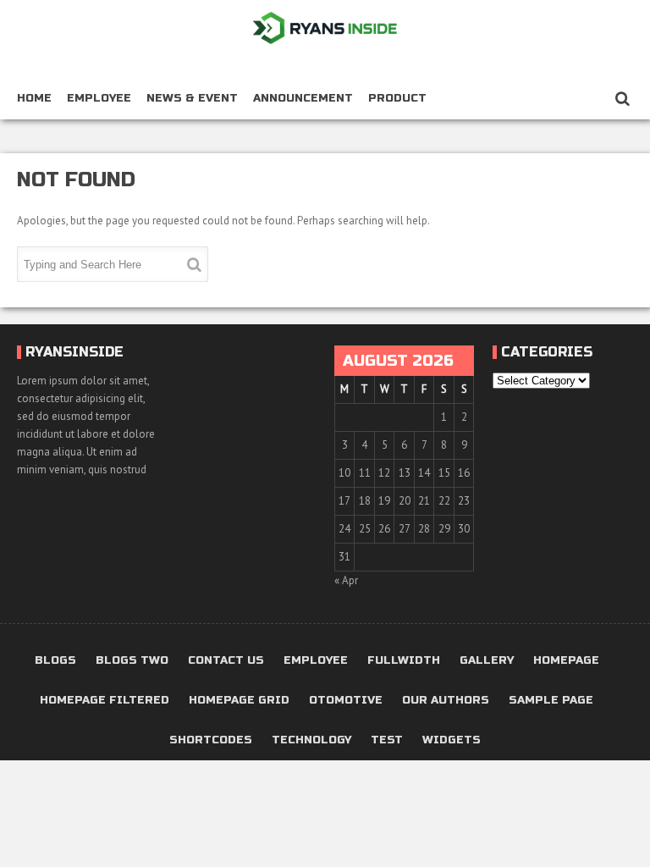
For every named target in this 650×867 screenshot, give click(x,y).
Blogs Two (132, 660)
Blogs (55, 660)
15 (444, 473)
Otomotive (346, 700)
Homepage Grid (239, 700)
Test (387, 740)
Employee (99, 98)
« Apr (346, 580)
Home (34, 98)
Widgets (451, 740)
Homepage (566, 660)
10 (344, 473)
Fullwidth (403, 660)
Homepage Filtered (104, 700)
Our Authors (445, 700)
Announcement (303, 98)
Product (397, 98)
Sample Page (551, 700)
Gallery (487, 660)
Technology (311, 740)
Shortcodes (210, 740)
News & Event (192, 98)
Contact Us (226, 660)
